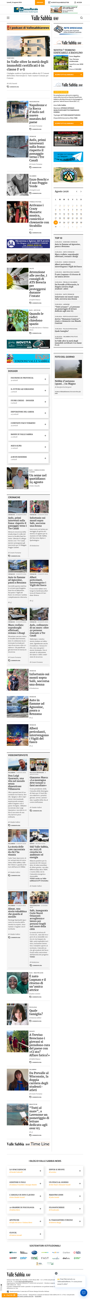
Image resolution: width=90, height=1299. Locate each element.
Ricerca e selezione (61, 91)
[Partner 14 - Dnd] (66, 1258)
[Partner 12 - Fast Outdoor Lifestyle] (45, 1258)
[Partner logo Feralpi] (77, 1258)
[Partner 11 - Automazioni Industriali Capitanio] (34, 1258)
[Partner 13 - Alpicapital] (55, 1258)
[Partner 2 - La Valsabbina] (23, 1252)
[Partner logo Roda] (39, 1264)
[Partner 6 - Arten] (66, 1252)
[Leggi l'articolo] (28, 46)
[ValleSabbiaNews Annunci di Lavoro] (68, 86)
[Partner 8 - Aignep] (13, 1258)
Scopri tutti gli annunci (64, 74)
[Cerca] (73, 17)
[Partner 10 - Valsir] (23, 1258)
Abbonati (40, 2)
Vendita (58, 57)
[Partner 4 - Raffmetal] (45, 1252)
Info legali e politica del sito (25, 1296)
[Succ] (81, 191)
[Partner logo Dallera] (77, 1252)
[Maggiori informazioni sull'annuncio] (61, 62)
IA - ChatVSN (8, 1295)
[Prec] (76, 191)
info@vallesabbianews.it (25, 1281)
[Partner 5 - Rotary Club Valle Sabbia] (55, 1252)
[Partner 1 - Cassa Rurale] (13, 1252)
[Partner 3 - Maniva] (34, 1252)
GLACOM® (38, 1296)
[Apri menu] (16, 17)
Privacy (1, 1288)
